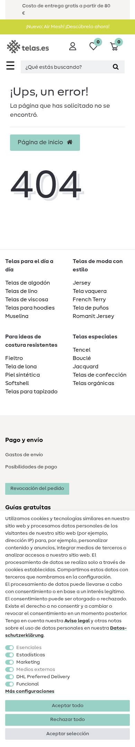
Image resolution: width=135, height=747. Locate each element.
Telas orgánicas (93, 383)
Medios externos (35, 669)
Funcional (27, 684)
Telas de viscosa (26, 299)
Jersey (82, 283)
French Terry (89, 299)
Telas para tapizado (31, 391)
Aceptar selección (67, 733)
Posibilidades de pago (31, 467)
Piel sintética (22, 375)
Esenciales (29, 647)
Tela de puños (91, 308)
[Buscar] (116, 66)
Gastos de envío (24, 454)
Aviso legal (77, 620)
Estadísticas (30, 654)
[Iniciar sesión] (72, 46)
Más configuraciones (29, 691)
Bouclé (82, 358)
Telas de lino (21, 291)
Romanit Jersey (93, 316)
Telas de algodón (27, 283)
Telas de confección (99, 375)
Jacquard (85, 366)
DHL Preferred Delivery (43, 676)
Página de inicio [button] (41, 142)
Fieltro (14, 358)
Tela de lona (21, 366)
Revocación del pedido (37, 488)
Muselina (16, 316)
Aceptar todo (67, 705)
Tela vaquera (90, 291)
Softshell (17, 383)
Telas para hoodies (30, 308)
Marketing (28, 662)
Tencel (81, 350)
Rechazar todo (67, 719)
